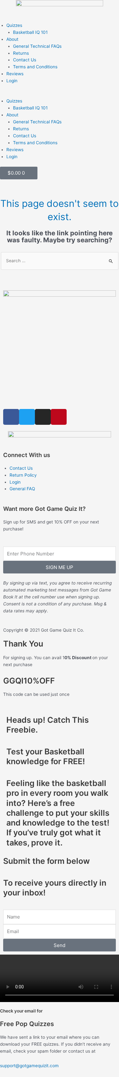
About (12, 39)
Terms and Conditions (35, 66)
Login (11, 80)
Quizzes (14, 25)
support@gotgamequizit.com (29, 1065)
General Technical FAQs (37, 46)
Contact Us (24, 59)
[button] (59, 94)
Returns (21, 53)
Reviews (14, 73)
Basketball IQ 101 (30, 32)
